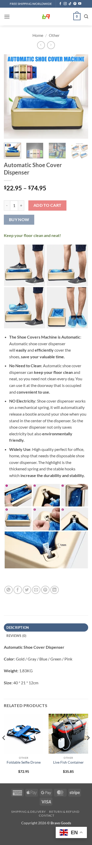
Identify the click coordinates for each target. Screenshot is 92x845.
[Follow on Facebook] (60, 4)
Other (54, 35)
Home (37, 35)
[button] (7, 16)
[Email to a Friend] (36, 590)
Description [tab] (17, 627)
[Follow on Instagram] (65, 4)
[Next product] (41, 45)
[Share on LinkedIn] (54, 590)
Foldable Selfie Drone (24, 762)
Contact (46, 815)
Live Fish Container (68, 762)
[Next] (80, 96)
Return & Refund (64, 812)
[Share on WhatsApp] (8, 590)
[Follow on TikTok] (70, 4)
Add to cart (47, 205)
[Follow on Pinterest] (74, 4)
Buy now (19, 219)
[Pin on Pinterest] (45, 590)
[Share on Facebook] (18, 590)
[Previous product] (51, 45)
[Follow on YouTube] (79, 4)
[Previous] (12, 96)
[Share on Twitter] (27, 590)
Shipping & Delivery (28, 812)
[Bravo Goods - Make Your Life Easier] (46, 17)
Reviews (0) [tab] (16, 636)
